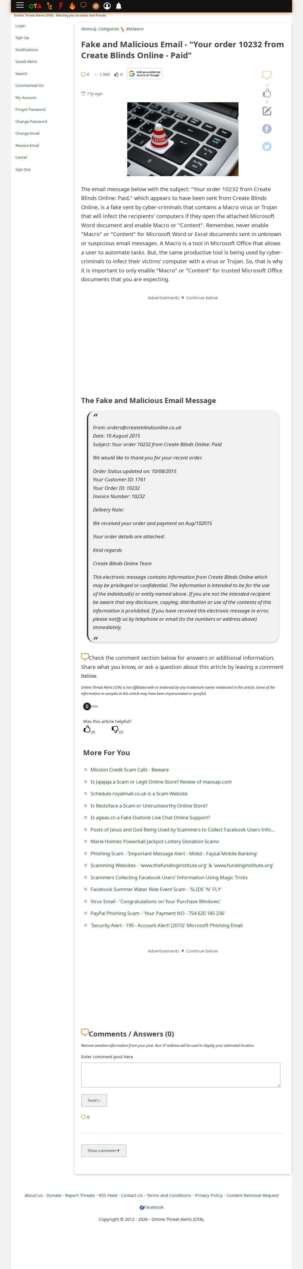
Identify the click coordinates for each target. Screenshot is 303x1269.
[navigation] (267, 93)
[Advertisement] (183, 342)
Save (94, 706)
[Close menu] (18, 178)
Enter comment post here (107, 1057)
